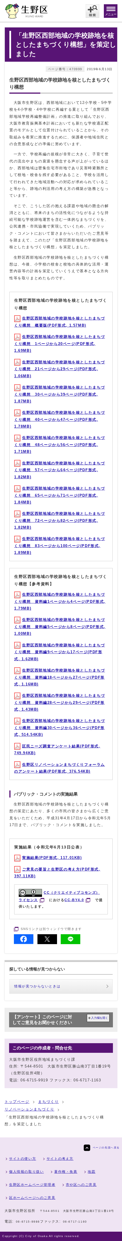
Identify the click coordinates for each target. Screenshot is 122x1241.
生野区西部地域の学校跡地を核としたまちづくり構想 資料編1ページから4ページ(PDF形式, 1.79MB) (60, 601)
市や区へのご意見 (81, 1184)
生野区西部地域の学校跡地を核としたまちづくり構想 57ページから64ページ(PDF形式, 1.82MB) (59, 470)
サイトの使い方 (22, 1158)
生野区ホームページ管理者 (32, 1184)
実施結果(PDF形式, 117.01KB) (52, 858)
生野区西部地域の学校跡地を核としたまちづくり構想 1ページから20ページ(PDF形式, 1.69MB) (59, 344)
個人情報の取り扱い (26, 1171)
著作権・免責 (65, 1171)
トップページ (17, 1101)
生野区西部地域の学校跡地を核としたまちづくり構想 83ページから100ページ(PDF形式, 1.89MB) (59, 546)
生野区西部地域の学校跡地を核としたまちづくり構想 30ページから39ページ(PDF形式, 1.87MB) (59, 394)
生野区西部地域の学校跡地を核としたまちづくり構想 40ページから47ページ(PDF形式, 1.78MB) (59, 419)
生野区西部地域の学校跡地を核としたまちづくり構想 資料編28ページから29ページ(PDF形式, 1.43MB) (59, 702)
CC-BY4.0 (74, 900)
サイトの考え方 (60, 1158)
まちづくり (48, 1101)
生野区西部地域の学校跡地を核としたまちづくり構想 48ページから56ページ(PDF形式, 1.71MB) (59, 445)
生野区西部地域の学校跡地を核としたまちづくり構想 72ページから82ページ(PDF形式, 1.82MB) (59, 520)
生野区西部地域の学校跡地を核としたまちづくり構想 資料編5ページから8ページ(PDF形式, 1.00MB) (60, 627)
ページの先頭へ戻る (106, 1147)
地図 (91, 1171)
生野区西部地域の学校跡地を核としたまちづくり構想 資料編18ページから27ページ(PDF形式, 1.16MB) (59, 677)
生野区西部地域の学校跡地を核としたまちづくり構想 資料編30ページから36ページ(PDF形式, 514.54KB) (59, 728)
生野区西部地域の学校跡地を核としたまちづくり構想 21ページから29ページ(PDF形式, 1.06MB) (59, 369)
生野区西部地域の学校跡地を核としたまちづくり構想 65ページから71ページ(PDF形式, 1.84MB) (59, 495)
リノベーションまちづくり (29, 1109)
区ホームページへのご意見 (32, 1197)
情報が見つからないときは (37, 986)
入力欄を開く (99, 1017)
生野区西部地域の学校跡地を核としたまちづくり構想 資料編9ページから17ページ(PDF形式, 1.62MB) (59, 652)
